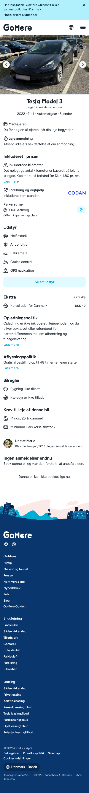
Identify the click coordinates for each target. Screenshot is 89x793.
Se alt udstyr (44, 282)
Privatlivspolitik (33, 753)
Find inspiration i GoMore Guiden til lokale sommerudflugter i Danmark (31, 10)
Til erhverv (10, 638)
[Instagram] (13, 544)
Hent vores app (14, 582)
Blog (6, 600)
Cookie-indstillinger (17, 758)
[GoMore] (17, 27)
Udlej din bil (11, 650)
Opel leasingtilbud (15, 726)
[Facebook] (6, 544)
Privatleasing (12, 695)
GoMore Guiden (14, 606)
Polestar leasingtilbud (18, 732)
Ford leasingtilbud (15, 720)
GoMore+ (10, 644)
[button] (84, 10)
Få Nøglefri (11, 656)
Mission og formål (15, 569)
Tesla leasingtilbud (16, 713)
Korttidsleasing (14, 701)
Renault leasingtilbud (17, 707)
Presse (8, 575)
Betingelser (11, 753)
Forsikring (10, 663)
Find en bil (10, 625)
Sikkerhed (10, 669)
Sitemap (54, 753)
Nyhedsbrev (12, 588)
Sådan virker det (14, 631)
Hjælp (7, 563)
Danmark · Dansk (24, 767)
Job (6, 594)
